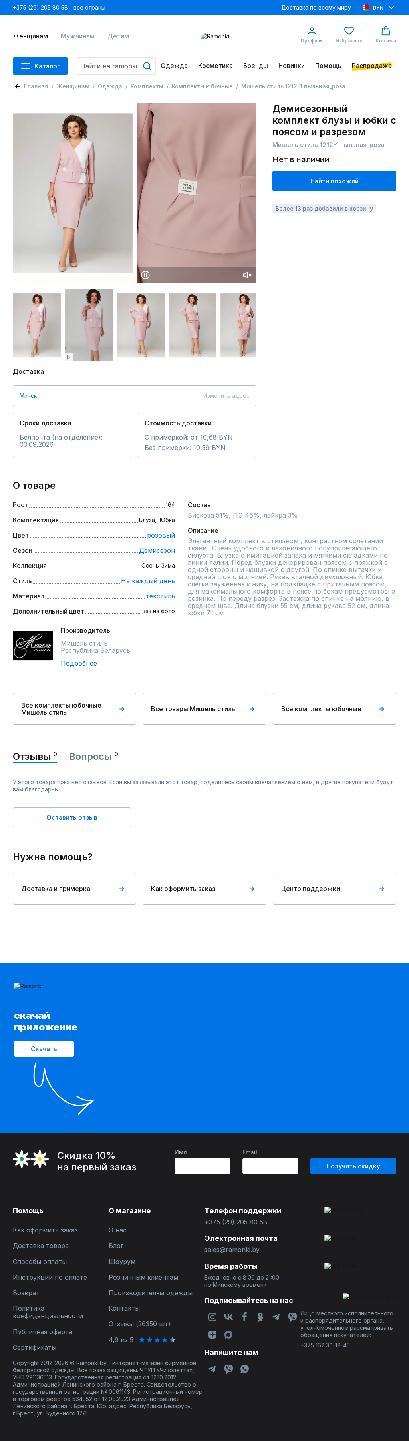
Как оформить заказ (183, 889)
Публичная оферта (42, 1332)
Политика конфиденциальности (48, 1312)
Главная (36, 86)
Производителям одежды (151, 1293)
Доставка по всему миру (316, 7)
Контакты (124, 1308)
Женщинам (30, 36)
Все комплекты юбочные (321, 709)
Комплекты (147, 86)
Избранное (349, 41)
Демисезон (157, 550)
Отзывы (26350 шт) (140, 1324)
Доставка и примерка (55, 889)
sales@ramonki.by (232, 1250)
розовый (161, 535)
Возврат (26, 1293)
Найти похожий (334, 181)
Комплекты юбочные (202, 86)
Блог (116, 1246)
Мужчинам (78, 36)
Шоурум (122, 1262)
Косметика (215, 66)
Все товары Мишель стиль (193, 709)
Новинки (291, 66)
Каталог (47, 66)
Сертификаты (34, 1347)
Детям (118, 36)
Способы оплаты (40, 1262)
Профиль (312, 41)
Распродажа (372, 66)
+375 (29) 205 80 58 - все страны (59, 7)
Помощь (328, 66)
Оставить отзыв (71, 817)
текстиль (160, 596)
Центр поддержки (310, 889)
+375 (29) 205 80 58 (235, 1222)
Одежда (174, 66)
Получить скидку (353, 1166)
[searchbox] (116, 66)
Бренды (255, 66)
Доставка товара (41, 1246)
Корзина (385, 41)
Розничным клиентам (143, 1277)
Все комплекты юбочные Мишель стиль (61, 708)
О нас (118, 1230)
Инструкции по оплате (50, 1277)
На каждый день (148, 580)
